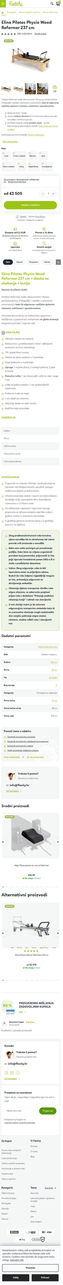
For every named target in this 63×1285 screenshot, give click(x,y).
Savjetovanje (7, 1174)
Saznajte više (17, 1260)
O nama (34, 1152)
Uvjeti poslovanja (9, 1158)
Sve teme (49, 1188)
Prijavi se (48, 1110)
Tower (34, 948)
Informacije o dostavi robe (13, 1169)
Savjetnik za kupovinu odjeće (20, 746)
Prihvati (45, 1277)
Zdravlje (5, 1209)
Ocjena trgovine (8, 1179)
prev (3, 842)
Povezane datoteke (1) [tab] (19, 262)
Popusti (4, 1219)
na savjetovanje (37, 757)
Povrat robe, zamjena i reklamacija (11, 1151)
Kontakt (34, 1146)
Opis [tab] (8, 262)
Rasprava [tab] (47, 262)
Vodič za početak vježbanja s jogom (23, 751)
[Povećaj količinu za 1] (53, 193)
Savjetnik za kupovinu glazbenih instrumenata (27, 742)
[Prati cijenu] (21, 217)
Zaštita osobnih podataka (13, 1163)
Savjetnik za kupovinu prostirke (21, 737)
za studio (53, 678)
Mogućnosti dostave (17, 182)
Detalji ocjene (40, 34)
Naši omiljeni (36, 1222)
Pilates (33, 1211)
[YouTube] (18, 1073)
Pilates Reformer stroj (47, 647)
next (57, 842)
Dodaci (4, 1214)
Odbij (15, 1278)
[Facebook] (6, 1073)
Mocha (19, 948)
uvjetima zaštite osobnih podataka (19, 1123)
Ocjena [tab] (33, 262)
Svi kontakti (12, 791)
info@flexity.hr (19, 785)
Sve (21, 1012)
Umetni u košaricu (30, 205)
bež (12, 948)
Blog (32, 1157)
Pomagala (6, 1203)
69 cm (54, 670)
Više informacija (9, 142)
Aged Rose (44, 948)
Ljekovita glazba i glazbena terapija (42, 1199)
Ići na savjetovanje (12, 757)
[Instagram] (12, 1073)
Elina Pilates (40, 217)
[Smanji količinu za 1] (43, 193)
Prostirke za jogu (8, 1198)
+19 (54, 91)
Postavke (30, 1268)
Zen (32, 1217)
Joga (32, 1206)
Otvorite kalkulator (36, 135)
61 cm (54, 701)
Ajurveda (34, 1193)
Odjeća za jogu (8, 1193)
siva (27, 948)
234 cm (54, 662)
